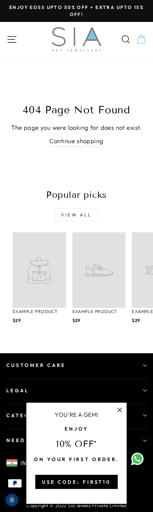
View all (76, 215)
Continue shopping (76, 141)
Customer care (36, 365)
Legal (17, 390)
